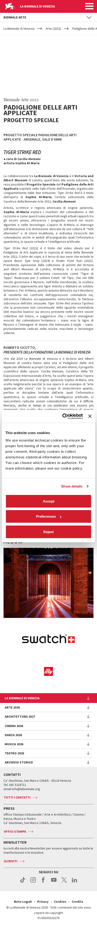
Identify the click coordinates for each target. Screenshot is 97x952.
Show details (71, 486)
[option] (48, 583)
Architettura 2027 (20, 716)
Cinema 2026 (14, 726)
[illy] (48, 671)
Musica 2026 (14, 744)
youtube (54, 882)
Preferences (46, 516)
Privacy (42, 901)
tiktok (23, 882)
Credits (77, 901)
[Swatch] (48, 640)
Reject (48, 532)
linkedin (74, 882)
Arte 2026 (12, 707)
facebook (43, 882)
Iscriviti (10, 861)
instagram (33, 882)
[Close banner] (90, 416)
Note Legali (23, 901)
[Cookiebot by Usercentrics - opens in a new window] (63, 416)
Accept (48, 501)
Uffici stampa (15, 831)
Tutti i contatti (17, 797)
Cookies (60, 901)
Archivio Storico (19, 762)
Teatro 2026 (14, 753)
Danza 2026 (13, 735)
